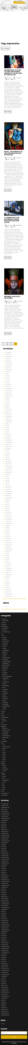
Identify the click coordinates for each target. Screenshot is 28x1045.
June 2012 (7, 555)
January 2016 (8, 463)
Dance (4, 774)
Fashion (4, 719)
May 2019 (7, 378)
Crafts (3, 715)
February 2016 (8, 461)
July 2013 (7, 527)
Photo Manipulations (7, 676)
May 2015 (7, 480)
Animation (4, 624)
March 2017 (7, 433)
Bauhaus (5, 639)
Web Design (4, 795)
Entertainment (5, 717)
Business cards (6, 730)
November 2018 (8, 390)
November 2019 (8, 365)
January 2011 (8, 592)
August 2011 (8, 577)
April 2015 (7, 482)
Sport (4, 756)
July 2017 (7, 425)
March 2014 (7, 510)
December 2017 (8, 414)
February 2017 (8, 435)
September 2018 (8, 395)
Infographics (6, 663)
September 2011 (8, 574)
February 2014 (8, 512)
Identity (3, 726)
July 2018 (7, 399)
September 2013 (8, 523)
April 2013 (7, 534)
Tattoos (4, 700)
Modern (4, 670)
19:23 (12, 226)
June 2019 (7, 375)
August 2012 (8, 551)
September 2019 (8, 369)
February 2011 (8, 589)
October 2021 (8, 354)
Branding (5, 728)
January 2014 (8, 515)
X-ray (4, 709)
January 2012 (8, 566)
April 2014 (7, 508)
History (4, 748)
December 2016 (8, 440)
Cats (4, 785)
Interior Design (6, 631)
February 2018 (8, 410)
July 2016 (7, 450)
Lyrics (4, 778)
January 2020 (8, 361)
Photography (6, 678)
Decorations (5, 628)
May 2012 (7, 557)
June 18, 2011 (9, 158)
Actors (4, 765)
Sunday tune (6, 780)
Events (4, 776)
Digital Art (5, 652)
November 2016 (8, 442)
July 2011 (7, 579)
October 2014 (8, 495)
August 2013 (8, 525)
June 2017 (7, 427)
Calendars (5, 643)
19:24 (14, 302)
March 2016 (7, 459)
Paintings (5, 672)
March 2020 (7, 358)
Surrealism (5, 698)
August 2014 (8, 500)
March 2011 (7, 587)
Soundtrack (5, 769)
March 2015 (7, 485)
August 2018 (8, 397)
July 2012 (7, 553)
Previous (4, 343)
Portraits (5, 683)
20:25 (12, 79)
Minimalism (5, 667)
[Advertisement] (14, 26)
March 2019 (7, 382)
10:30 (12, 159)
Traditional (5, 702)
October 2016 (8, 444)
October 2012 (8, 547)
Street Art (5, 696)
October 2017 (8, 418)
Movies (3, 763)
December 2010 (8, 594)
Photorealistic (6, 682)
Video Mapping (6, 706)
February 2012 (8, 564)
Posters (4, 767)
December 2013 (8, 517)
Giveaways (4, 724)
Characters (5, 644)
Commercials (6, 620)
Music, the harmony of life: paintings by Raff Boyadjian (13, 153)
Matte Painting (6, 665)
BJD (2, 713)
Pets (3, 784)
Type (4, 739)
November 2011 (8, 570)
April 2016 (7, 457)
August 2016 (8, 448)
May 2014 (7, 506)
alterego (8, 302)
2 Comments (17, 78)
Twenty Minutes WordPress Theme (11, 1042)
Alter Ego (4, 622)
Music (3, 773)
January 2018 (8, 412)
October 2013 (8, 521)
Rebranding (5, 737)
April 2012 (7, 559)
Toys (3, 791)
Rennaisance (6, 685)
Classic (4, 646)
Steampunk (5, 693)
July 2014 (7, 502)
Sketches (5, 691)
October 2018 (8, 393)
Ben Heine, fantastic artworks (12, 297)
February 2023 (8, 352)
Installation (4, 741)
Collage (4, 648)
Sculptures (5, 689)
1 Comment (16, 158)
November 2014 (8, 493)
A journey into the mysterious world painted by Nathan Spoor (11, 220)
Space (3, 789)
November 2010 (8, 596)
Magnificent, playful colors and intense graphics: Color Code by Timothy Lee (13, 72)
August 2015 (8, 474)
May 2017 (7, 429)
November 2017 (8, 416)
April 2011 (7, 585)
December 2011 (8, 568)
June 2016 (7, 452)
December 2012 (8, 542)
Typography (5, 704)
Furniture (5, 630)
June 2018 (7, 401)
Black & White (6, 641)
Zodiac (4, 759)
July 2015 (7, 476)
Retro (4, 687)
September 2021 (8, 356)
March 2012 (7, 562)
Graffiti (4, 656)
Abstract (5, 637)
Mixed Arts (5, 669)
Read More (8, 111)
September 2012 (8, 549)
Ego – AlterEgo (5, 48)
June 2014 (7, 504)
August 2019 (8, 371)
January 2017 (8, 438)
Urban (4, 758)
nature (4, 754)
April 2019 (7, 380)
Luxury (4, 752)
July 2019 (7, 373)
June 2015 (7, 478)
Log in (6, 606)
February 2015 (8, 487)
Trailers (4, 770)
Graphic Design (6, 657)
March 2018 (7, 408)
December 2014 (8, 491)
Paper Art (5, 674)
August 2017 (8, 423)
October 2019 (8, 367)
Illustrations (5, 659)
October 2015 (8, 470)
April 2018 (7, 405)
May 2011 (7, 583)
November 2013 (8, 519)
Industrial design (7, 661)
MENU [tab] (14, 7)
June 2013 (7, 529)
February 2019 (8, 384)
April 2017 (7, 431)
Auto (4, 745)
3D (3, 635)
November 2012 (8, 544)
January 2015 (8, 489)
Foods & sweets (6, 746)
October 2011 (8, 572)
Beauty (3, 711)
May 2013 (7, 532)
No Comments (17, 225)
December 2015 (8, 465)
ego (7, 79)
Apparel (4, 720)
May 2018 (7, 403)
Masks (3, 761)
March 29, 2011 (9, 301)
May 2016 (7, 455)
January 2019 (8, 386)
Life (3, 743)
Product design (6, 735)
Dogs (4, 787)
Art (2, 634)
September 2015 (8, 472)
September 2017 (8, 420)
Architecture (4, 626)
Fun (3, 722)
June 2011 (7, 581)
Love (4, 750)
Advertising (4, 619)
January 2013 (8, 540)
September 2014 (8, 497)
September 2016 (8, 446)
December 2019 (8, 363)
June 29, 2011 (9, 78)
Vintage (4, 707)
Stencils (4, 694)
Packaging (5, 733)
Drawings (5, 654)
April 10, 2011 (9, 225)
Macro (5, 679)
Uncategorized (5, 793)
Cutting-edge (6, 650)
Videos (4, 782)
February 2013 (8, 538)
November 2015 (8, 467)
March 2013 (7, 536)
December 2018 (8, 388)
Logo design (5, 732)
